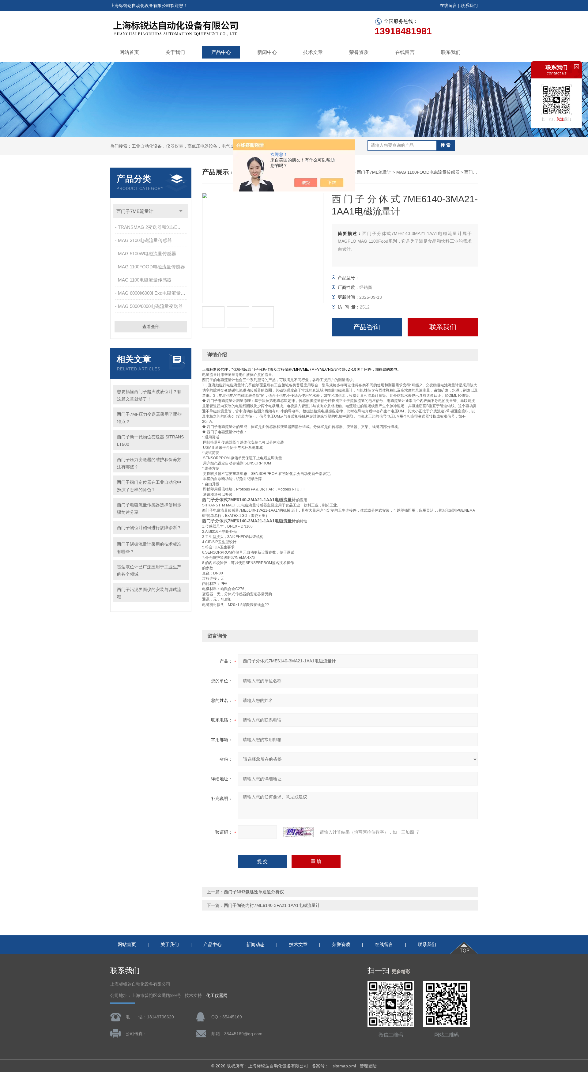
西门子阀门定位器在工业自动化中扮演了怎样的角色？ (149, 486)
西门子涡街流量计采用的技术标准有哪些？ (149, 548)
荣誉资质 (359, 52)
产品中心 (221, 52)
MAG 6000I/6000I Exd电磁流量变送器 (153, 293)
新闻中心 (267, 52)
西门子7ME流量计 (134, 211)
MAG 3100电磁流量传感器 (145, 240)
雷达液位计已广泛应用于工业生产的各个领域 (149, 570)
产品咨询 (366, 327)
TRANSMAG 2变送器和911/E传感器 (153, 227)
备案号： (320, 1065)
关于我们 (175, 52)
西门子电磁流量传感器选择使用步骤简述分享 (149, 508)
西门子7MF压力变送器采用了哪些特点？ (149, 418)
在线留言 (448, 5)
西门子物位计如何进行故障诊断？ (149, 527)
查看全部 (151, 326)
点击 (180, 211)
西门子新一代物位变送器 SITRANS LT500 (150, 440)
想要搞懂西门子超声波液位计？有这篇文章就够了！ (149, 395)
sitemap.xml (344, 1065)
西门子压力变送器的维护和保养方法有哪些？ (149, 463)
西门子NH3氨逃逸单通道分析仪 (254, 891)
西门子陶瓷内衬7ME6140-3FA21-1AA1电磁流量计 (272, 905)
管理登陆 (368, 1065)
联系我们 (469, 5)
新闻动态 (255, 944)
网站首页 (129, 52)
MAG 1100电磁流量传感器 (145, 279)
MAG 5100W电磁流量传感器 (147, 253)
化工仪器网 (217, 995)
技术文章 (313, 52)
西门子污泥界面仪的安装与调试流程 (149, 593)
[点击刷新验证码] (298, 832)
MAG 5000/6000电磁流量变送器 (150, 306)
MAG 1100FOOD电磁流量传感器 (151, 266)
